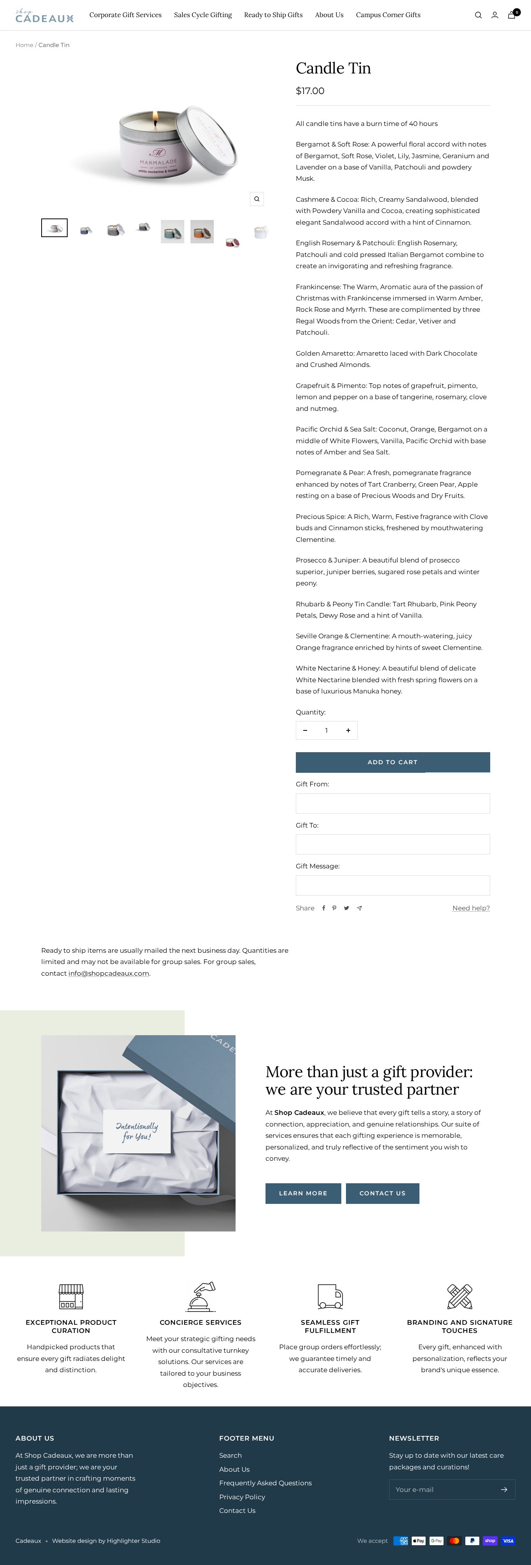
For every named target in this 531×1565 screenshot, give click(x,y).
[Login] (494, 15)
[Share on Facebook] (323, 908)
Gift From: (312, 784)
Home (24, 45)
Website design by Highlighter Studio (106, 1540)
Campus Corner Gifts (388, 14)
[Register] (504, 1489)
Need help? (471, 908)
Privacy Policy (242, 1497)
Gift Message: (318, 866)
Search (230, 1455)
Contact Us (237, 1510)
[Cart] (511, 15)
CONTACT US (383, 1193)
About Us (329, 14)
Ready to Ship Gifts (273, 14)
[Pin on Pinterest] (334, 908)
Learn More (303, 1193)
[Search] (478, 15)
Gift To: (307, 825)
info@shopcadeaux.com (108, 973)
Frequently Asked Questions (265, 1483)
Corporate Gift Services (125, 14)
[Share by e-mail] (359, 908)
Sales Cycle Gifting (203, 14)
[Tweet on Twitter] (346, 908)
